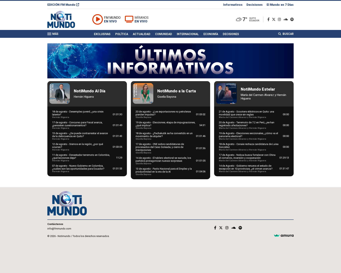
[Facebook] (269, 19)
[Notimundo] (65, 19)
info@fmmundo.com (59, 228)
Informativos (233, 4)
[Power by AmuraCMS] (284, 236)
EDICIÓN (61, 4)
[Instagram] (280, 19)
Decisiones (254, 4)
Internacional (188, 34)
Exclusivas (102, 34)
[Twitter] (274, 19)
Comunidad (163, 34)
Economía (210, 34)
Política (121, 34)
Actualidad (141, 34)
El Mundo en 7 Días (280, 4)
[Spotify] (292, 19)
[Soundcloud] (286, 19)
